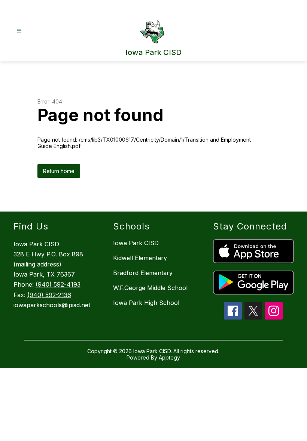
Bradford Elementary (143, 273)
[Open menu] (19, 31)
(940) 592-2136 (49, 295)
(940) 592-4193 (58, 284)
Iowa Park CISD (136, 243)
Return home (59, 171)
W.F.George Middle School (150, 288)
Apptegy (169, 357)
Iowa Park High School (146, 302)
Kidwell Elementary (140, 258)
